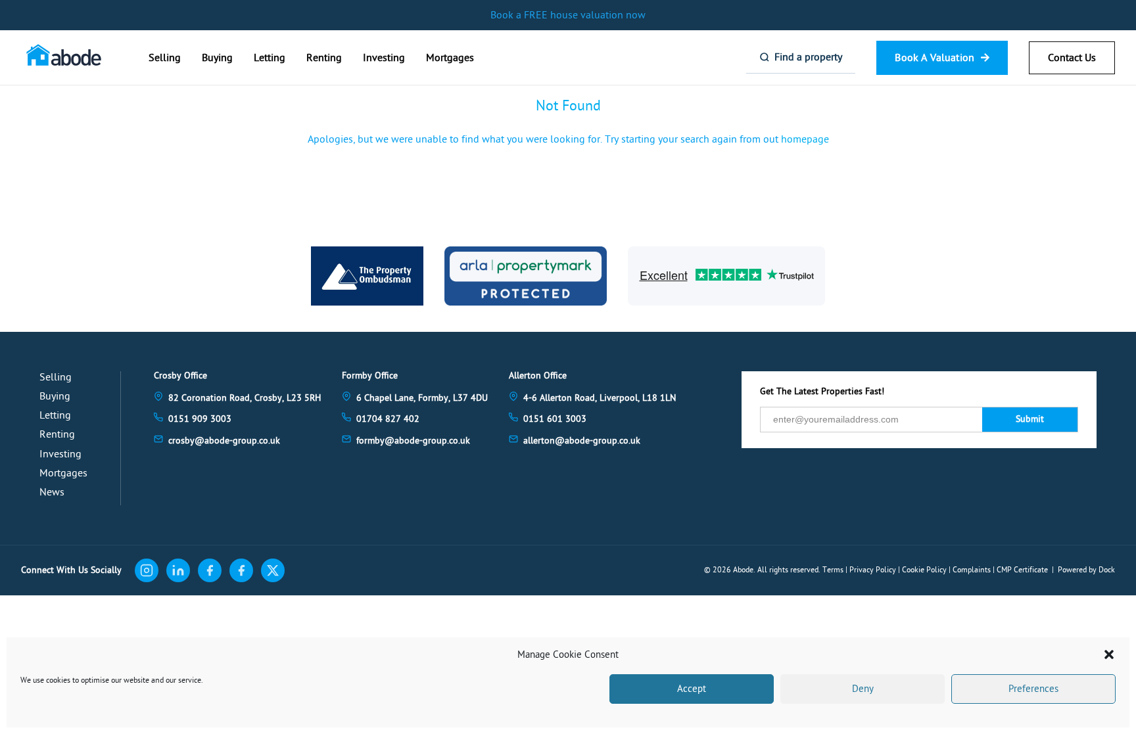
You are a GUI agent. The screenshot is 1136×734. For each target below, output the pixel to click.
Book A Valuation (934, 58)
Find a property (808, 57)
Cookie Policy (924, 569)
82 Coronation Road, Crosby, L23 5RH (244, 397)
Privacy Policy (872, 569)
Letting (269, 58)
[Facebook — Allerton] (241, 570)
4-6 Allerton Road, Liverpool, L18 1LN (599, 397)
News (51, 492)
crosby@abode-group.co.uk (224, 440)
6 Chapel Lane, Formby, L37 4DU (422, 397)
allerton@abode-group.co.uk (581, 440)
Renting (324, 58)
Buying (217, 58)
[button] (1109, 654)
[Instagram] (146, 570)
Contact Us (1072, 58)
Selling (165, 58)
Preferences (1033, 689)
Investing (384, 58)
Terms (832, 569)
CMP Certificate (1022, 569)
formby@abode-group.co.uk (413, 440)
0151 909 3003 (199, 418)
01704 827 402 (387, 418)
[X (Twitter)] (273, 570)
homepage (805, 139)
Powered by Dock (1086, 569)
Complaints (972, 569)
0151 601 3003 (554, 418)
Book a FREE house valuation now (568, 15)
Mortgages (450, 58)
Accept (691, 689)
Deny (863, 689)
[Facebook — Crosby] (210, 570)
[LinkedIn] (178, 570)
